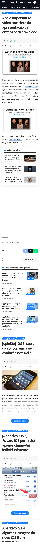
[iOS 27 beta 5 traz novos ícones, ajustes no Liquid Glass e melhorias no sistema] (32, 291)
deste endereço (15, 139)
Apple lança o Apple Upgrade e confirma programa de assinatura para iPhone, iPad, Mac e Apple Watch (12, 321)
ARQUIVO (12, 13)
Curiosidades (22, 430)
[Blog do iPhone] (14, 2)
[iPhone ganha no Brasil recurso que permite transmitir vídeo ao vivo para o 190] (30, 169)
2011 (4, 13)
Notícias (21, 13)
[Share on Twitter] (11, 40)
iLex (6, 46)
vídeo (12, 242)
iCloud (30, 306)
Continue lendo (20, 421)
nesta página (31, 86)
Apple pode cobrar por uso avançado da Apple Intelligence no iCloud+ (12, 306)
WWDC (19, 242)
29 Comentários (30, 259)
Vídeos (28, 13)
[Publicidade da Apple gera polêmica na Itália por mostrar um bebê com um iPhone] (32, 275)
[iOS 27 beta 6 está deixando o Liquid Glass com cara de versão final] (30, 180)
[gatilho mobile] (4, 2)
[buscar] (24, 2)
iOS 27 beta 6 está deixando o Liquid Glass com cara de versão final (13, 179)
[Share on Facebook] (7, 40)
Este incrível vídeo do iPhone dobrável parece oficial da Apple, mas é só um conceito (13, 159)
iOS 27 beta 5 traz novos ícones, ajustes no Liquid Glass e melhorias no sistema (12, 292)
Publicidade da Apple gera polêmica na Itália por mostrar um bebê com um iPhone (12, 276)
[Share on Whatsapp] (14, 40)
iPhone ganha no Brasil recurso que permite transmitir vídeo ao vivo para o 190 (12, 170)
